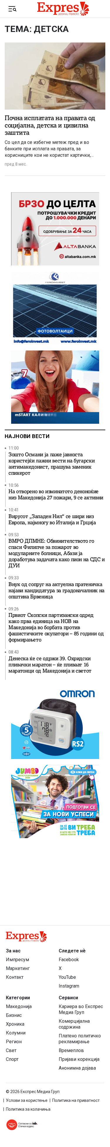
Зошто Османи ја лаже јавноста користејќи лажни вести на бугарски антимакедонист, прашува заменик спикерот (51, 464)
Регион (14, 1041)
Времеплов (71, 1050)
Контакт (14, 977)
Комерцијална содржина (74, 1024)
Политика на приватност (76, 1100)
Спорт (12, 1059)
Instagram (69, 986)
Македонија (19, 1006)
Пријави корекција (79, 1059)
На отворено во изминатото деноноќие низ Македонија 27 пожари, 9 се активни (56, 495)
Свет (11, 1050)
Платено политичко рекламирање (80, 1038)
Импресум (17, 959)
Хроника (15, 1024)
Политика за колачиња (28, 1109)
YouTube (67, 977)
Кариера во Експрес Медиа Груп (81, 1009)
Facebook (69, 959)
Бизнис (14, 1015)
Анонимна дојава (77, 1068)
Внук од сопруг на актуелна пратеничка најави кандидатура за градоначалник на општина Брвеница (56, 590)
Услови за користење (27, 1100)
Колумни (16, 1033)
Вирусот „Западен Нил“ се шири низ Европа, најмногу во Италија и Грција (52, 519)
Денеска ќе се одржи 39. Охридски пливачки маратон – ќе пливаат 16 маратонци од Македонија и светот (50, 665)
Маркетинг (18, 968)
